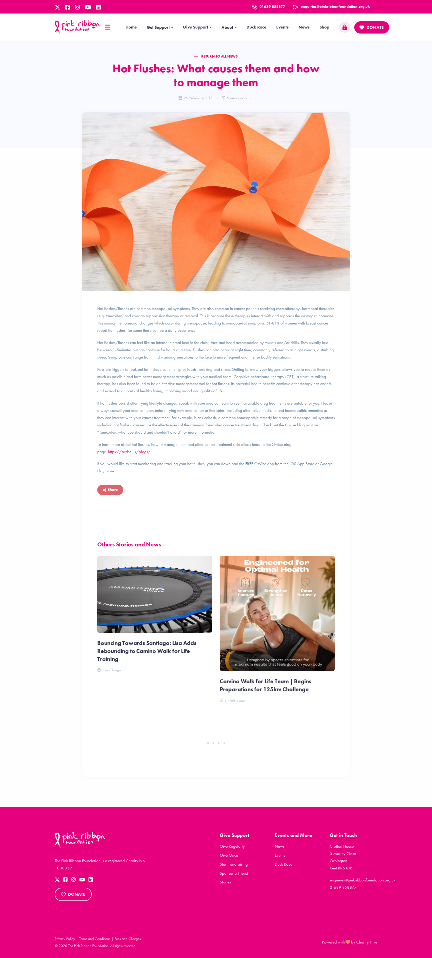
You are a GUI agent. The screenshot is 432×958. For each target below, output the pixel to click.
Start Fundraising (234, 864)
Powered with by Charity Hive (349, 942)
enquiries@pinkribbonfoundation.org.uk (335, 6)
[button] (207, 743)
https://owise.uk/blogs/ (129, 451)
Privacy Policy (65, 938)
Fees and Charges (127, 938)
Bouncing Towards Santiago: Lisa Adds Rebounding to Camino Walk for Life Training (146, 651)
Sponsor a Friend (234, 873)
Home (131, 27)
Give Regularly (232, 846)
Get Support (158, 27)
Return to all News (219, 56)
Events (282, 27)
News (304, 27)
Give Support (195, 27)
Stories (225, 882)
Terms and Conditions (94, 938)
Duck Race (256, 27)
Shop (324, 27)
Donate (375, 27)
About (227, 27)
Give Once (229, 855)
